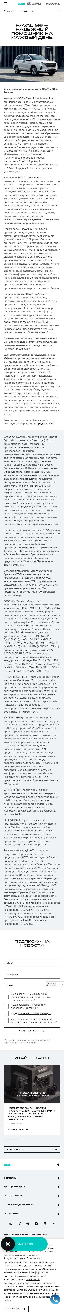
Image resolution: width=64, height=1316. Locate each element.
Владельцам (13, 1196)
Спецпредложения (18, 1205)
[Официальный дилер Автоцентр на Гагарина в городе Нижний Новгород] (43, 3)
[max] (36, 1224)
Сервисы (10, 1178)
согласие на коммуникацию (34, 1013)
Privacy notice (53, 984)
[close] (62, 984)
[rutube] (19, 1224)
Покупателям (14, 1187)
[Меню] (5, 4)
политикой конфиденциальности (22, 1281)
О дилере (11, 1213)
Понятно (13, 1309)
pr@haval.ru (46, 423)
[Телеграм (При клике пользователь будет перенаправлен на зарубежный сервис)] (28, 1224)
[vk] (10, 1224)
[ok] (45, 1224)
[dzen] (54, 1224)
